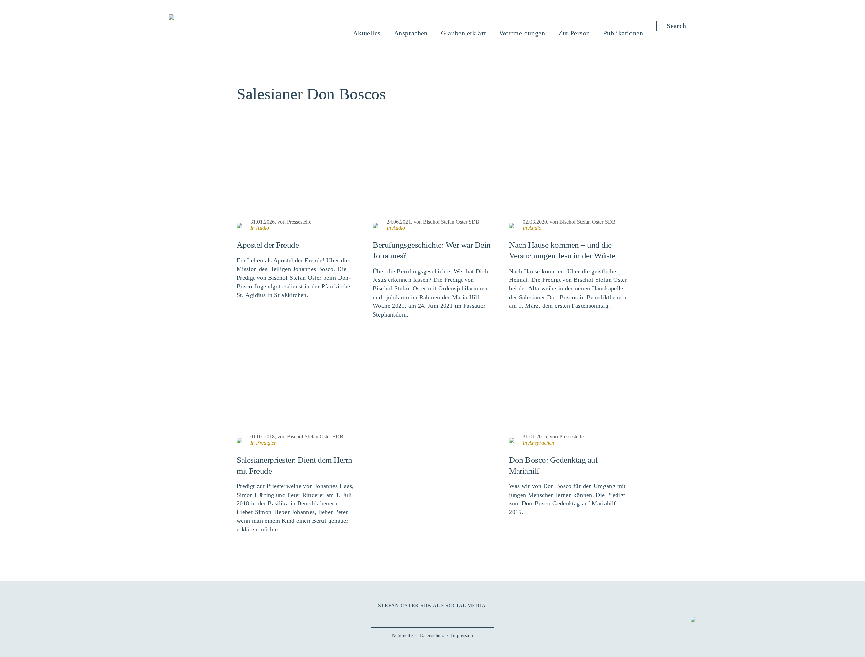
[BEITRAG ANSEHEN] (296, 175)
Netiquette (402, 635)
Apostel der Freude (268, 244)
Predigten (266, 443)
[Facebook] (402, 617)
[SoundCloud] (447, 617)
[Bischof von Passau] (212, 18)
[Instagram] (432, 617)
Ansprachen (541, 443)
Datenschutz (432, 635)
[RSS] (463, 617)
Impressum (462, 635)
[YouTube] (417, 617)
